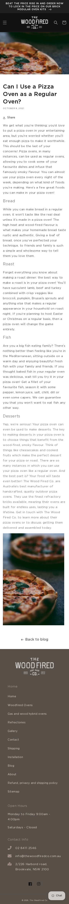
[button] (5, 22)
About (12, 774)
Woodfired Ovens (20, 705)
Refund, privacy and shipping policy (33, 783)
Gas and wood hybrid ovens (27, 714)
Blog (11, 766)
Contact (13, 739)
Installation (15, 757)
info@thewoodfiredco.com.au (38, 856)
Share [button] (11, 117)
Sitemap (13, 791)
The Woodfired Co (38, 900)
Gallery (12, 731)
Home (12, 696)
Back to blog (36, 639)
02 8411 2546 (25, 848)
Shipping (14, 748)
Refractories (16, 722)
